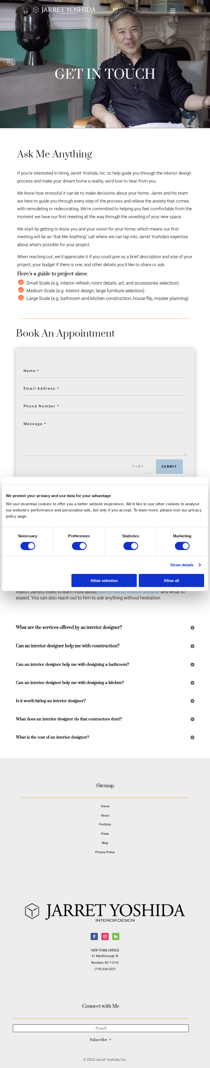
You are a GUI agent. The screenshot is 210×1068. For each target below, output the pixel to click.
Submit (169, 466)
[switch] (79, 546)
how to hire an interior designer (129, 591)
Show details (182, 565)
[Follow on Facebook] (94, 936)
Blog (105, 843)
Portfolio (105, 824)
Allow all (171, 580)
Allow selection (104, 580)
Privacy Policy (105, 852)
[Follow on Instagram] (105, 936)
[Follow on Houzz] (115, 936)
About (105, 815)
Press (105, 833)
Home (105, 806)
